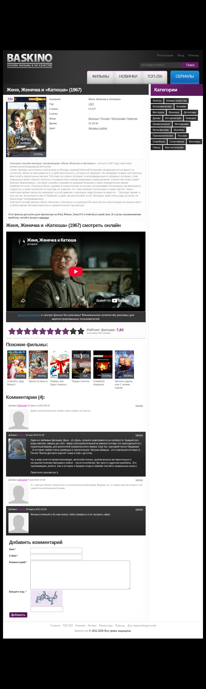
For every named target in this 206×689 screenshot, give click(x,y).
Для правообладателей (142, 625)
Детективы (190, 112)
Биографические (162, 106)
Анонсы (157, 100)
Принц (21, 509)
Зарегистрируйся (29, 315)
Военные (94, 118)
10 (81, 331)
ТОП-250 (68, 625)
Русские (105, 118)
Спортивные (177, 141)
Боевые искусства (176, 100)
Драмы (157, 118)
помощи (44, 217)
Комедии (132, 118)
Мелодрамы (119, 118)
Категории (165, 89)
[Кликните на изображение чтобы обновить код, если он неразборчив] (46, 591)
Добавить (18, 614)
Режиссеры (106, 625)
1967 (91, 104)
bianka (21, 435)
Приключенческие (163, 135)
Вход (181, 55)
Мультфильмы (161, 130)
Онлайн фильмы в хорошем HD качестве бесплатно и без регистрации (30, 61)
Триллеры (194, 141)
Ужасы (156, 147)
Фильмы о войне (98, 128)
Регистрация (165, 55)
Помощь (193, 55)
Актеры (92, 625)
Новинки (80, 625)
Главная (55, 625)
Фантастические (174, 147)
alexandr (22, 479)
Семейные (159, 141)
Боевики (181, 106)
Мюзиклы (179, 130)
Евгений (22, 405)
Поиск (190, 65)
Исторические (173, 118)
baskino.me (81, 630)
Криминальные (161, 124)
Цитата (139, 405)
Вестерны (158, 112)
